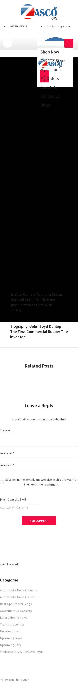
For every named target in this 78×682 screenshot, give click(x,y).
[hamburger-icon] (68, 43)
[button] (14, 680)
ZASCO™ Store (53, 61)
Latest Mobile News (13, 617)
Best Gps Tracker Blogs (16, 604)
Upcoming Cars (10, 645)
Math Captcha (9, 499)
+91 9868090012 (18, 26)
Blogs (45, 105)
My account (50, 69)
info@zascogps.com (58, 26)
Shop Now (49, 52)
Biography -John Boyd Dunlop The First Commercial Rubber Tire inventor (39, 331)
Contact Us (50, 96)
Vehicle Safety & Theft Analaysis (21, 652)
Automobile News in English (19, 590)
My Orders (49, 78)
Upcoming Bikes (11, 638)
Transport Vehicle (12, 624)
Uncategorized (10, 631)
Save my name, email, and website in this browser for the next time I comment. (41, 482)
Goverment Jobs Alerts (16, 611)
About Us (48, 87)
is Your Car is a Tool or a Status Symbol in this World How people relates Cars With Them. (37, 302)
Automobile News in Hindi (17, 597)
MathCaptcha (18, 507)
